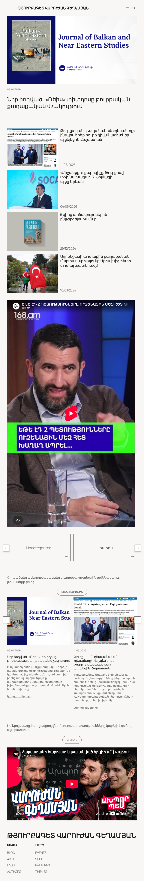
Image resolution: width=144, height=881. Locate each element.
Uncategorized (38, 547)
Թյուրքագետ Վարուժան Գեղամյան (53, 7)
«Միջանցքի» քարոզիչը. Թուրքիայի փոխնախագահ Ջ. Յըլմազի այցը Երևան (93, 177)
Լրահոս (105, 547)
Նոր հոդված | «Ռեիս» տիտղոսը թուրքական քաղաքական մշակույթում (68, 102)
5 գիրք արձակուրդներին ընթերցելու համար (83, 216)
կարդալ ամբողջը (19, 696)
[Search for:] (133, 8)
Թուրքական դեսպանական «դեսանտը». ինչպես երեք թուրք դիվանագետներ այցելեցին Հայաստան (98, 135)
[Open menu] (128, 8)
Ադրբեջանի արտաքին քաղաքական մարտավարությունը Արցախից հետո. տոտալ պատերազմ (96, 260)
